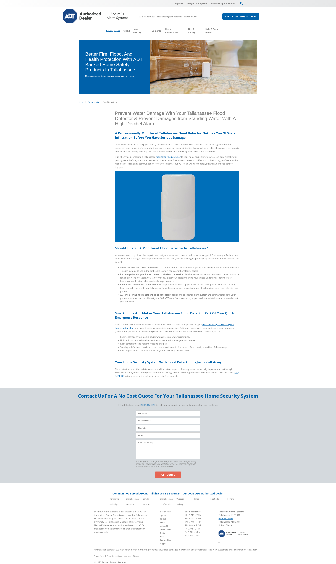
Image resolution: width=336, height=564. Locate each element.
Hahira (196, 499)
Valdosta (180, 499)
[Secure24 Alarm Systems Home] (95, 16)
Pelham (230, 499)
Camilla (146, 499)
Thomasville (114, 499)
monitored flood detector (168, 156)
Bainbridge (113, 504)
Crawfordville (165, 504)
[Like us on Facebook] (219, 543)
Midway (180, 504)
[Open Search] (241, 3)
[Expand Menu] (149, 31)
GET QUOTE (168, 474)
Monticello (214, 499)
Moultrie (146, 504)
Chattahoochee (132, 499)
